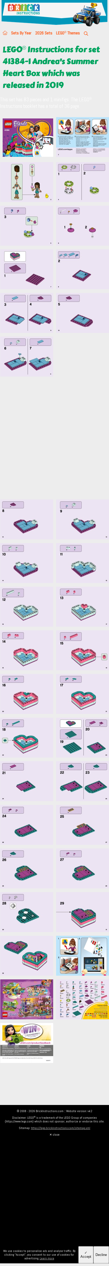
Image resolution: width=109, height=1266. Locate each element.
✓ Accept (85, 1255)
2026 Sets (43, 33)
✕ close (54, 1134)
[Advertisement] (54, 441)
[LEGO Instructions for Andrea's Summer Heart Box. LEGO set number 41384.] (82, 138)
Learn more (47, 1258)
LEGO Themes (68, 33)
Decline (101, 1255)
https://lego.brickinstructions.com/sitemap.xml (60, 1128)
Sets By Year (21, 33)
